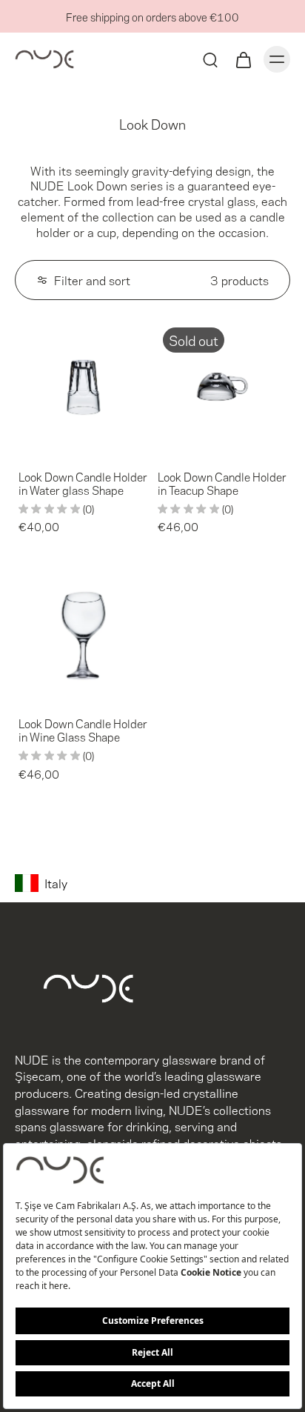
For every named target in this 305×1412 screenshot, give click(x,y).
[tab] (25, 446)
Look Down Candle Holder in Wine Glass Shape (83, 730)
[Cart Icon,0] (243, 59)
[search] (210, 59)
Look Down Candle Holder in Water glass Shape (83, 483)
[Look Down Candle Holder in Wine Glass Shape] (83, 633)
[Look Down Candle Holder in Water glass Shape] (83, 387)
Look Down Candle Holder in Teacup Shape (222, 483)
